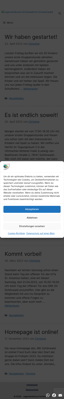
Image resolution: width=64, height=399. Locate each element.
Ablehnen (32, 217)
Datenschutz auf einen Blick (40, 233)
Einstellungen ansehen (32, 226)
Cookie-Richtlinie (16, 233)
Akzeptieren (32, 209)
